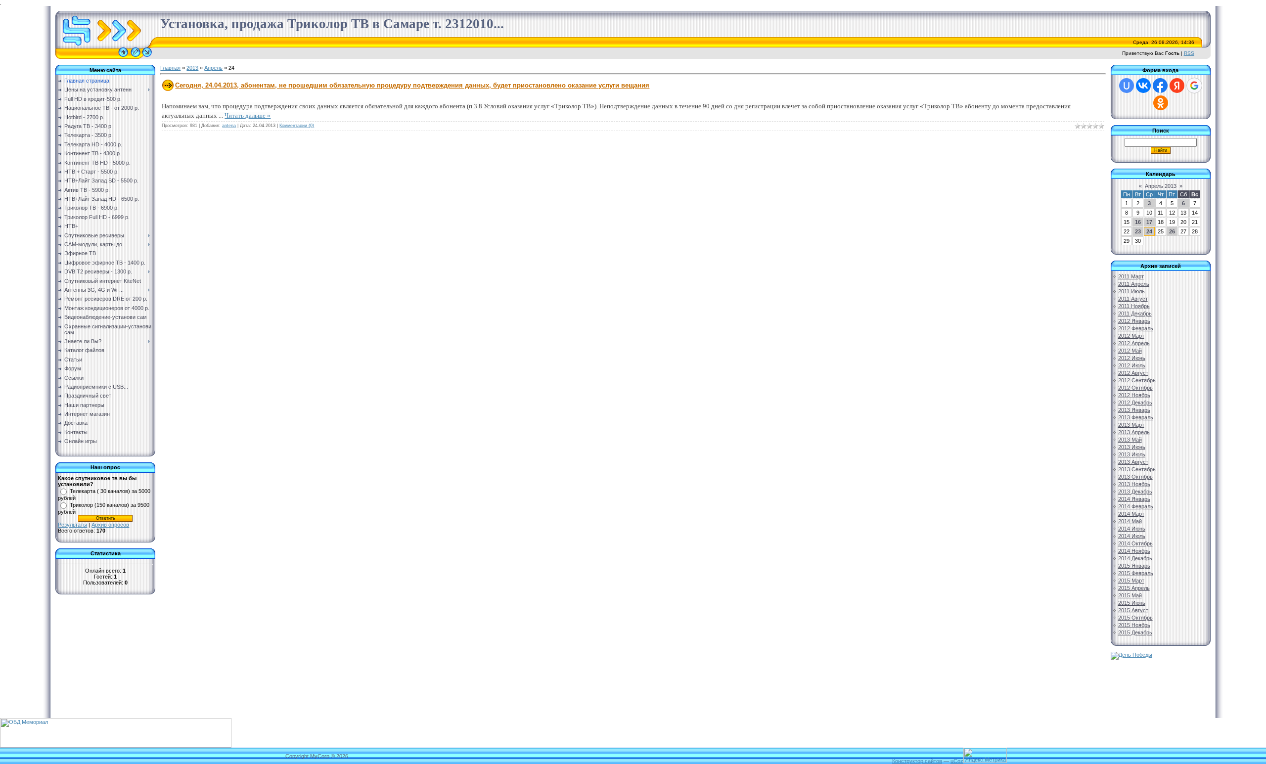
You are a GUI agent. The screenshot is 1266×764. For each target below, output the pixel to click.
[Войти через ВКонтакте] (1143, 85)
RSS (1189, 53)
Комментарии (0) (296, 125)
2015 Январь (1134, 566)
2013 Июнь (1131, 447)
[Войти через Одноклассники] (1160, 102)
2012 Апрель (1134, 343)
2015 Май (1130, 595)
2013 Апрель (1134, 432)
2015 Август (1133, 610)
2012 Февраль (1135, 328)
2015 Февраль (1135, 573)
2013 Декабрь (1135, 491)
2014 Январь (1134, 499)
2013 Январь (1134, 410)
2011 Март (1131, 276)
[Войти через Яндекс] (1177, 85)
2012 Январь (1134, 321)
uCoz (956, 761)
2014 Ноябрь (1134, 551)
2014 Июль (1131, 536)
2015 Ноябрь (1134, 625)
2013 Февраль (1135, 417)
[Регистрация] (135, 57)
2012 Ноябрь (1134, 395)
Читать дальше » (248, 115)
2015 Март (1131, 581)
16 (1138, 222)
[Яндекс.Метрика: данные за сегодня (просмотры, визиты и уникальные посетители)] (985, 755)
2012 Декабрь (1135, 402)
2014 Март (1131, 514)
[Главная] (123, 57)
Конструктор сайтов (917, 761)
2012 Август (1133, 373)
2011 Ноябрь (1134, 306)
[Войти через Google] (1194, 85)
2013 (192, 68)
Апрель (213, 68)
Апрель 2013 (1160, 186)
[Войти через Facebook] (1160, 85)
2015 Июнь (1131, 603)
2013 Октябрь (1135, 477)
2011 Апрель (1133, 284)
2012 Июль (1131, 365)
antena (229, 125)
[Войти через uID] (1126, 85)
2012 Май (1130, 351)
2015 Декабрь (1135, 632)
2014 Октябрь (1135, 543)
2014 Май (1130, 521)
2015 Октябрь (1135, 618)
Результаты (72, 525)
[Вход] (147, 57)
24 (1149, 231)
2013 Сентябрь (1137, 469)
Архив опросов (110, 525)
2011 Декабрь (1135, 313)
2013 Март (1131, 425)
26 (1172, 231)
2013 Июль (1131, 454)
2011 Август (1133, 299)
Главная (170, 68)
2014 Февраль (1135, 506)
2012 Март (1131, 336)
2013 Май (1130, 440)
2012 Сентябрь (1137, 380)
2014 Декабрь (1135, 558)
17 (1149, 222)
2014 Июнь (1131, 529)
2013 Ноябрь (1134, 484)
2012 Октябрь (1135, 388)
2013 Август (1133, 462)
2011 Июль (1131, 291)
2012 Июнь (1131, 358)
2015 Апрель (1134, 588)
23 (1138, 231)
